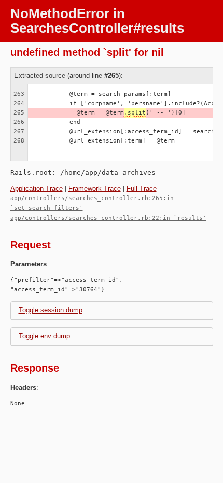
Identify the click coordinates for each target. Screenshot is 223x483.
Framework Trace (94, 188)
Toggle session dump (50, 310)
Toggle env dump (44, 336)
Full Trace (142, 188)
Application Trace (36, 188)
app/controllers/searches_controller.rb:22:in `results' (108, 218)
